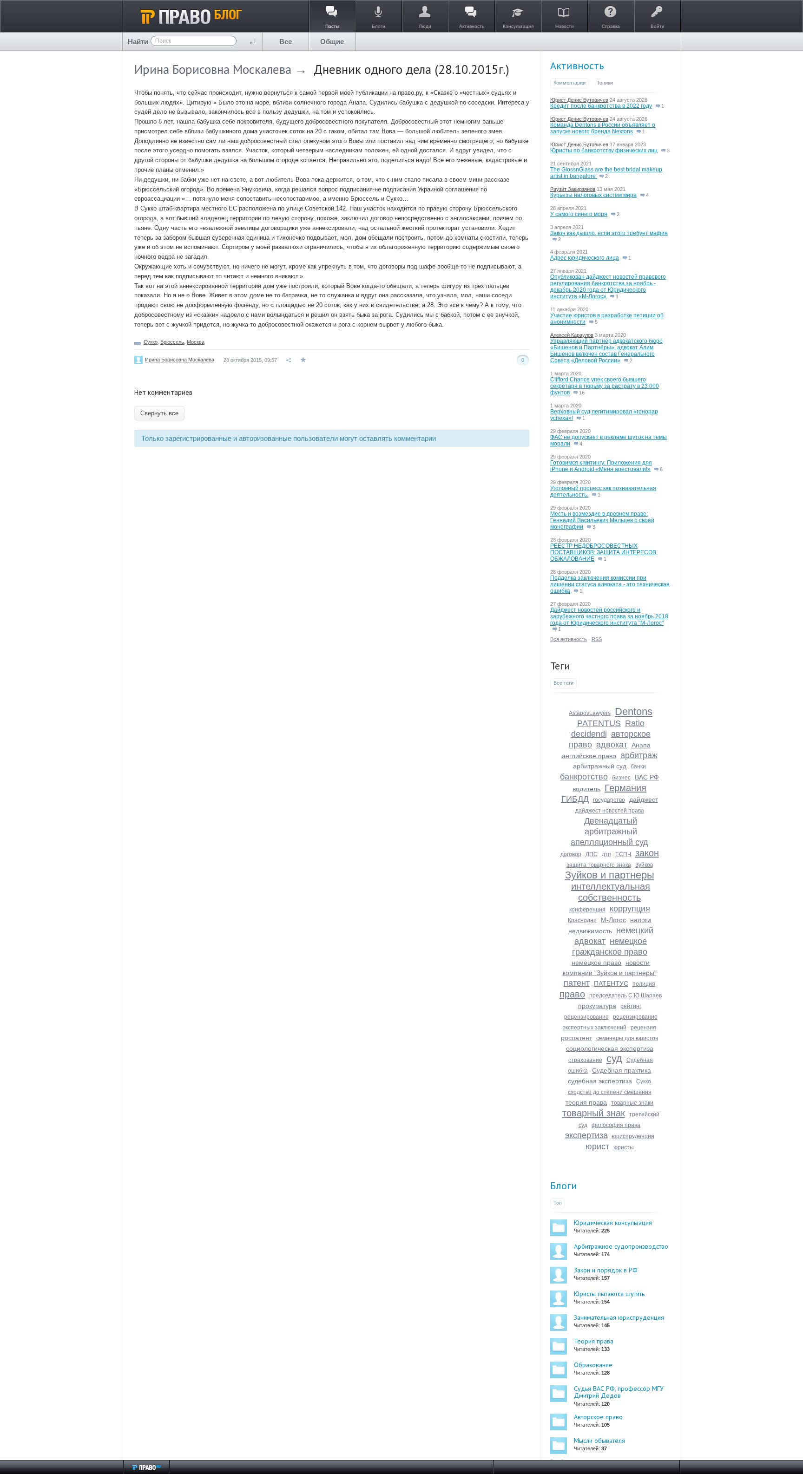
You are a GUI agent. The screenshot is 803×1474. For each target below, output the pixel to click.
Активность (577, 65)
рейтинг (630, 1006)
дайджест (643, 799)
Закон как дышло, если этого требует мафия (609, 233)
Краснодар (582, 920)
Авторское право (598, 1417)
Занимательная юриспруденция (619, 1317)
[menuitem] (286, 42)
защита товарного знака (598, 865)
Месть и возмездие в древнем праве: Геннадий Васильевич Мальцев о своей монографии (602, 520)
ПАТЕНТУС (611, 983)
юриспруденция (633, 1136)
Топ (557, 1202)
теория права (586, 1102)
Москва (195, 342)
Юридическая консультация (613, 1223)
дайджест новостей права (609, 810)
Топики (605, 82)
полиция (643, 984)
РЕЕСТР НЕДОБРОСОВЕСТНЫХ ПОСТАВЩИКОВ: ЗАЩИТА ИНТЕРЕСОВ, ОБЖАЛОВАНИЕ (604, 552)
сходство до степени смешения (610, 1092)
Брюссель (172, 342)
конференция (587, 909)
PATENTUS (599, 723)
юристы (623, 1147)
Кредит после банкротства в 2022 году (601, 106)
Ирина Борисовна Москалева (212, 69)
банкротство (584, 776)
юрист (597, 1146)
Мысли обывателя (599, 1440)
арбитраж (639, 755)
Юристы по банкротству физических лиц (604, 150)
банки (638, 766)
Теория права (593, 1341)
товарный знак (593, 1113)
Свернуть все (159, 413)
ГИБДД (575, 799)
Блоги (563, 1185)
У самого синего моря (578, 214)
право (572, 994)
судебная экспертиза (600, 1081)
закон (647, 853)
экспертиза (586, 1135)
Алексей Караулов (571, 335)
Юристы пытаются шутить (609, 1294)
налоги (640, 920)
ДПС (592, 854)
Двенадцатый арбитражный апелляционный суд (609, 831)
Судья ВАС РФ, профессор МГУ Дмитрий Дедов (619, 1392)
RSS (597, 639)
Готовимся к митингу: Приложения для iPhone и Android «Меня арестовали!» (601, 465)
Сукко (151, 342)
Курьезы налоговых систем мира (593, 195)
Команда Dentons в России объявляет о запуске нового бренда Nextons (602, 128)
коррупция (630, 908)
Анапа (641, 745)
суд (614, 1058)
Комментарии (569, 82)
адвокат (611, 744)
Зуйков (644, 865)
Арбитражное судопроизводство (621, 1246)
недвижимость (590, 931)
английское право (589, 756)
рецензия (643, 1027)
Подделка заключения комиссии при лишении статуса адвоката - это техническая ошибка (610, 584)
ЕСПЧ (623, 854)
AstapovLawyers (590, 713)
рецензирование (586, 1017)
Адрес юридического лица (584, 258)
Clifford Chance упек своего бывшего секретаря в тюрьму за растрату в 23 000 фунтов (604, 386)
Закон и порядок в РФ (606, 1270)
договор (570, 854)
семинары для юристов (627, 1038)
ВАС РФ (647, 777)
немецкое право (596, 962)
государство (609, 800)
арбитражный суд (599, 766)
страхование (585, 1060)
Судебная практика (621, 1070)
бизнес (621, 777)
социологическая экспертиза (609, 1048)
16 (581, 392)
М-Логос (613, 920)
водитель (586, 789)
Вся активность (568, 639)
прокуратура (597, 1005)
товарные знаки (632, 1103)
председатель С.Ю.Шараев (625, 995)
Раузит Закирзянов (572, 189)
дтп (606, 854)
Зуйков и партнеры (609, 875)
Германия (625, 788)
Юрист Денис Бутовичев (579, 100)
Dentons (633, 711)
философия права (616, 1125)
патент (577, 983)
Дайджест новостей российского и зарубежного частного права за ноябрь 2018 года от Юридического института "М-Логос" (609, 616)
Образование (593, 1365)
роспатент (576, 1038)
